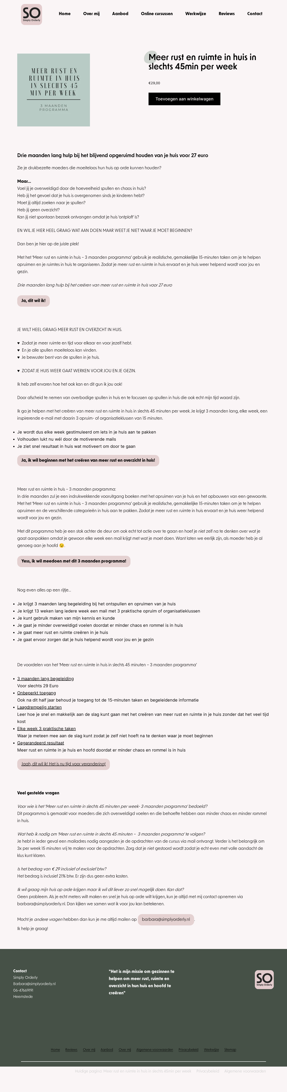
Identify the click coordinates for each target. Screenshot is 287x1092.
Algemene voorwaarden (245, 1072)
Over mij (91, 14)
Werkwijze (195, 14)
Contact (254, 14)
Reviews (227, 14)
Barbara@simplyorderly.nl (34, 984)
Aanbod (120, 14)
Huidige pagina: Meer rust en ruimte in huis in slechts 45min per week (133, 1072)
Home (65, 14)
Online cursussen (157, 14)
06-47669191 (23, 991)
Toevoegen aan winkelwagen (184, 98)
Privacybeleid (207, 1072)
